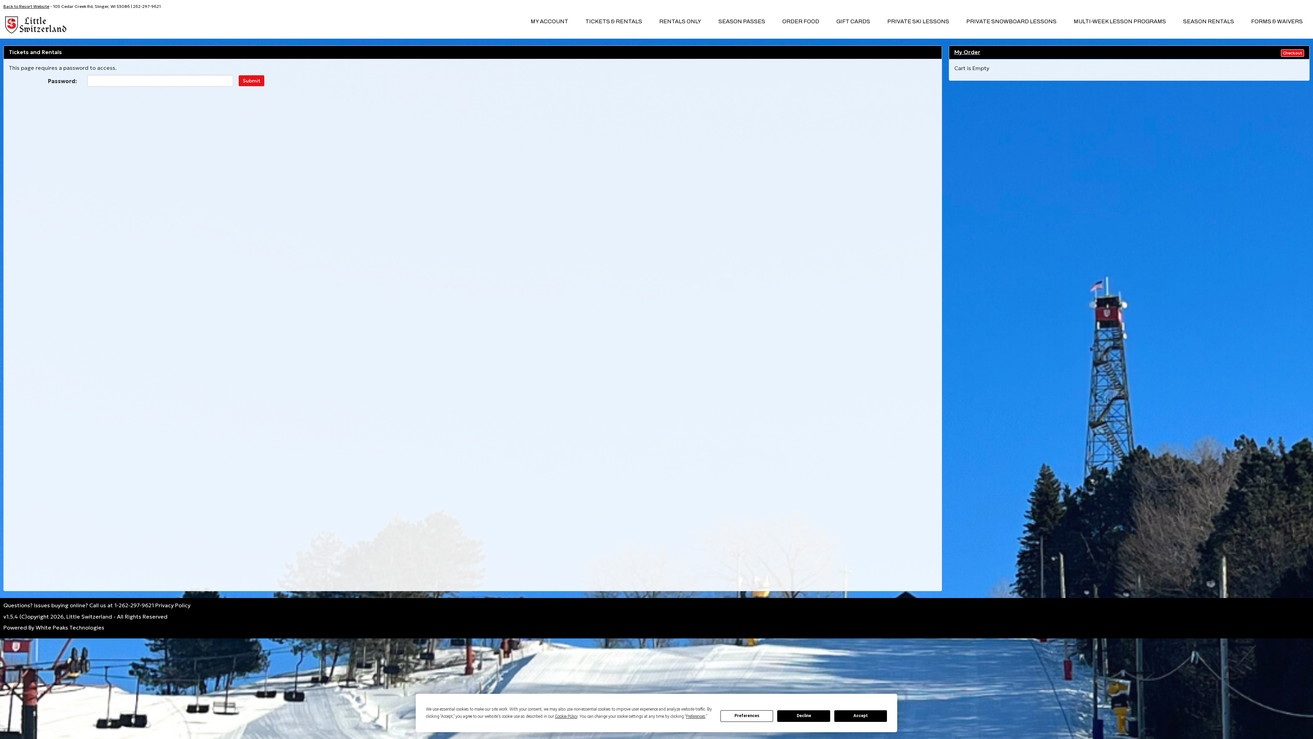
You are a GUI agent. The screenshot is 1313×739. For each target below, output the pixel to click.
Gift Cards (853, 21)
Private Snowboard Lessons (1011, 21)
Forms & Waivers (1277, 21)
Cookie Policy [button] (566, 716)
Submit (251, 81)
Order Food (800, 21)
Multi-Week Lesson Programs (1120, 21)
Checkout (1292, 52)
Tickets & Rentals (613, 21)
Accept (860, 715)
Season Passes (741, 21)
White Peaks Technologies (70, 627)
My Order (967, 52)
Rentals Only (680, 21)
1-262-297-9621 (134, 605)
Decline (804, 715)
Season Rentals (1208, 21)
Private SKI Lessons (918, 21)
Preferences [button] (695, 716)
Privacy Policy (172, 605)
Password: (62, 81)
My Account (549, 21)
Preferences (746, 715)
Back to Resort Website (26, 6)
